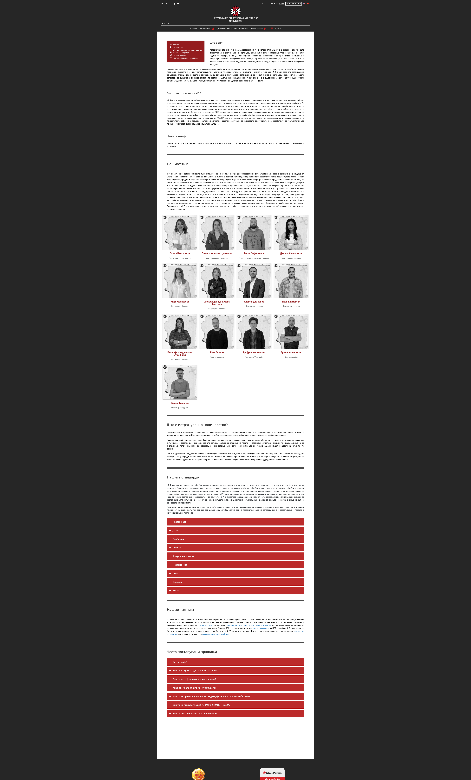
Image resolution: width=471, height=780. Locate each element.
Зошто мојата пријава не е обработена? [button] (195, 713)
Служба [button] (177, 547)
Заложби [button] (178, 581)
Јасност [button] (177, 530)
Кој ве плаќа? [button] (180, 661)
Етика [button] (176, 590)
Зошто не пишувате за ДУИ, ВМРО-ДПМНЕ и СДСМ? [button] (201, 704)
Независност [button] (180, 564)
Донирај (277, 28)
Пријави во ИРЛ (293, 4)
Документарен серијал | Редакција (232, 28)
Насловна (265, 4)
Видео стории (257, 28)
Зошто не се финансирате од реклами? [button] (194, 679)
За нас (281, 4)
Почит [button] (176, 573)
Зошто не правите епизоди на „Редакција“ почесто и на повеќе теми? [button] (211, 696)
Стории (193, 28)
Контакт (274, 4)
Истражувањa (206, 28)
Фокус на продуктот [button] (184, 556)
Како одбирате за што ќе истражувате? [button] (194, 687)
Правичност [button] (179, 521)
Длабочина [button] (179, 539)
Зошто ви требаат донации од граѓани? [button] (195, 670)
